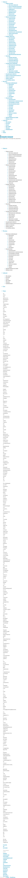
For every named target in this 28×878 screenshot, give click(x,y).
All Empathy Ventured (6, 137)
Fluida (7, 877)
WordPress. (12, 877)
